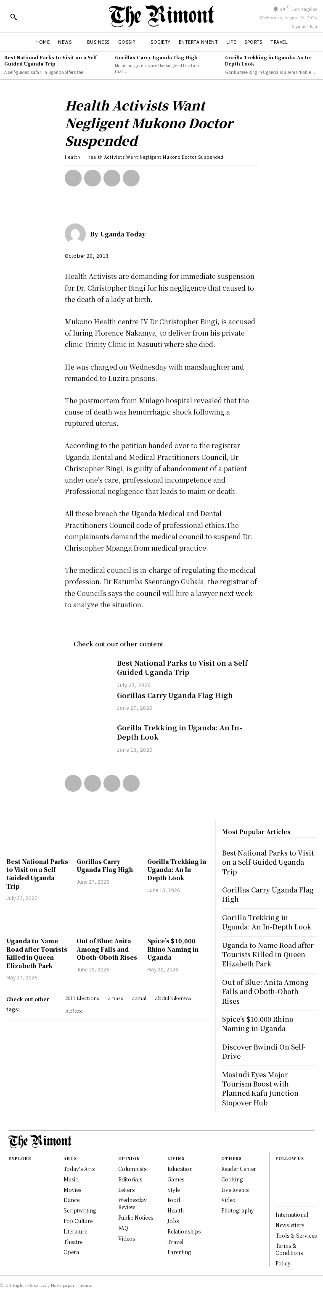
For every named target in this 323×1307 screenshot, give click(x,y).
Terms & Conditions (289, 1249)
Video (228, 1199)
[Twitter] (92, 178)
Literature (75, 1231)
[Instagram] (279, 1180)
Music (71, 1179)
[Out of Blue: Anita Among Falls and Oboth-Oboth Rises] (107, 920)
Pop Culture (78, 1220)
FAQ (123, 1227)
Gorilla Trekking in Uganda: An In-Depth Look (268, 60)
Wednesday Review (132, 1203)
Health (72, 157)
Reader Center (238, 1168)
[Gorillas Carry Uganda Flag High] (91, 705)
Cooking (232, 1179)
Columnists (132, 1168)
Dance (71, 1199)
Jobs (173, 1220)
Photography (237, 1210)
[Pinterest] (111, 178)
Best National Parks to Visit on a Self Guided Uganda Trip (50, 60)
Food (173, 1199)
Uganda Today (123, 234)
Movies (72, 1189)
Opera (71, 1251)
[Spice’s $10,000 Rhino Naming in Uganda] (178, 920)
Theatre (73, 1241)
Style (173, 1189)
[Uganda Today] (77, 233)
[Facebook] (73, 178)
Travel (175, 1241)
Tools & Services (296, 1235)
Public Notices (135, 1217)
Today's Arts (79, 1168)
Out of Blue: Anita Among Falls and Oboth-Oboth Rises (107, 949)
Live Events (235, 1189)
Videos (126, 1238)
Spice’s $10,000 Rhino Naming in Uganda (173, 949)
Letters (126, 1189)
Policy (283, 1263)
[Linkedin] (279, 1189)
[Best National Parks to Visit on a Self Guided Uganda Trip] (91, 673)
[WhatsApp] (131, 178)
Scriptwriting (80, 1210)
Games (175, 1179)
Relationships (184, 1231)
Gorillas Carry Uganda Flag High (156, 57)
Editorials (130, 1179)
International (291, 1214)
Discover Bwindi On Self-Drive (264, 1051)
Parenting (179, 1251)
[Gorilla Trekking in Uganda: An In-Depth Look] (91, 737)
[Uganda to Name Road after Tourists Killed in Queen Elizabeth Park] (37, 920)
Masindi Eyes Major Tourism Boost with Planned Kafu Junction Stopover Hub (260, 1089)
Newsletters (289, 1224)
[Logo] (161, 16)
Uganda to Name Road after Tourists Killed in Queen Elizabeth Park (36, 953)
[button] (13, 16)
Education (180, 1168)
